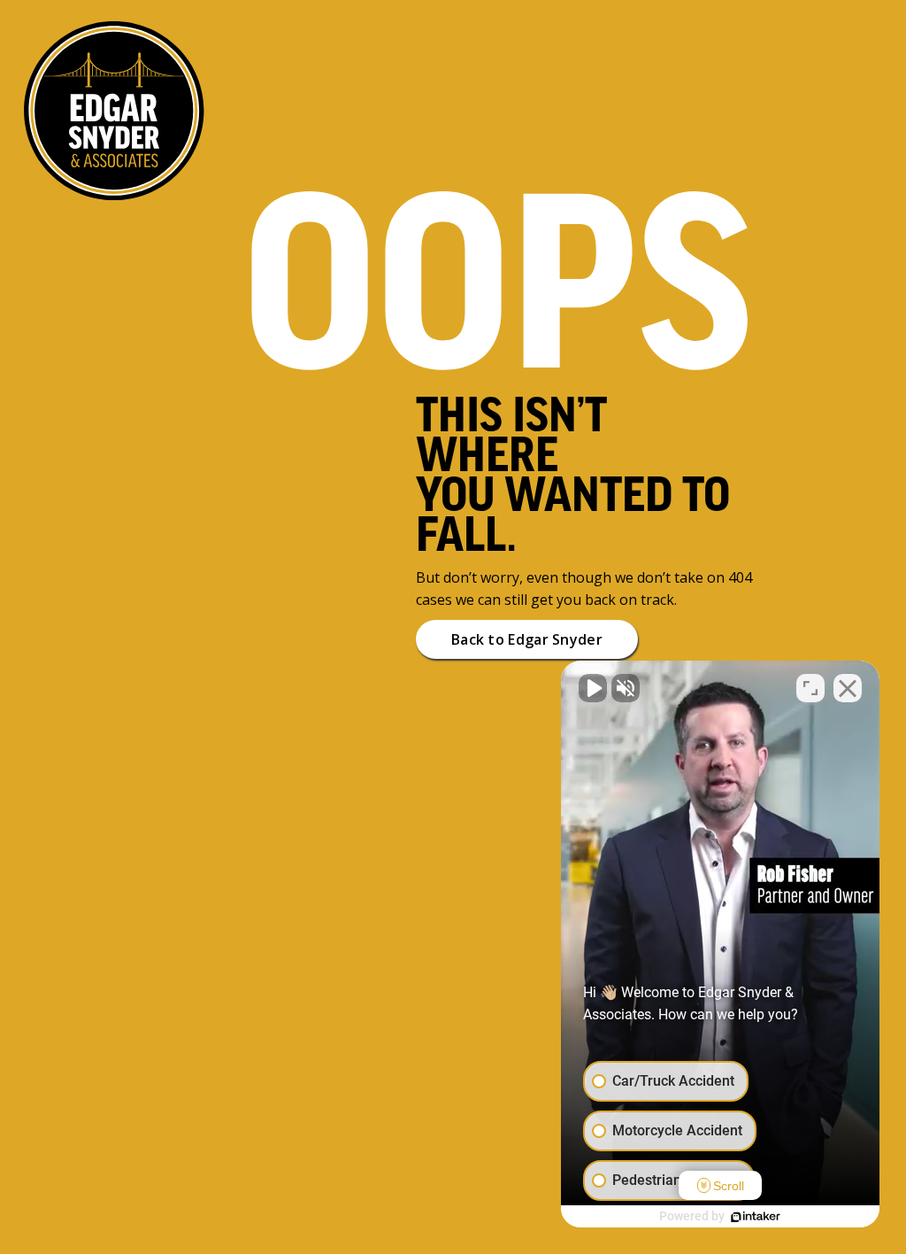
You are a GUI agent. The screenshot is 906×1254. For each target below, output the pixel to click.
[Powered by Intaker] (755, 1216)
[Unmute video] (593, 688)
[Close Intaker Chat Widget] (847, 688)
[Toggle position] (810, 688)
